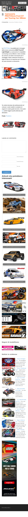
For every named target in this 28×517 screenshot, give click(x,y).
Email (20, 161)
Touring (20, 22)
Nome (20, 156)
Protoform (16, 22)
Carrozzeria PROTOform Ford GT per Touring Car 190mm (15, 16)
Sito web (18, 166)
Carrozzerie (11, 22)
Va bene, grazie (22, 2)
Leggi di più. (9, 3)
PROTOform (7, 48)
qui (3, 110)
